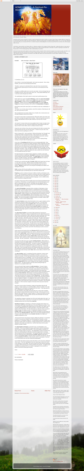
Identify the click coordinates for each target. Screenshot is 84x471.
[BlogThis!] (29, 354)
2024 (55, 180)
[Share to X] (30, 354)
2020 (55, 186)
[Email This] (28, 354)
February (57, 217)
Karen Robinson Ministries (58, 106)
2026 (55, 176)
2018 (55, 189)
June (56, 210)
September (57, 197)
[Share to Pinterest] (33, 354)
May (56, 212)
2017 (55, 191)
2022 (55, 183)
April (56, 213)
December (57, 192)
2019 (55, 188)
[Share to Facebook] (32, 354)
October (57, 196)
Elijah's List (55, 105)
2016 (55, 220)
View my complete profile (58, 461)
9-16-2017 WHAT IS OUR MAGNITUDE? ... (60, 202)
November (57, 194)
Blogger (48, 466)
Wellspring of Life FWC (57, 109)
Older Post (47, 390)
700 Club (55, 102)
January (57, 218)
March (56, 215)
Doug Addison (55, 103)
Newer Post (18, 390)
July (56, 209)
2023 (55, 181)
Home (32, 390)
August (56, 207)
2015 (55, 222)
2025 (55, 178)
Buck (55, 459)
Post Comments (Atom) (24, 393)
